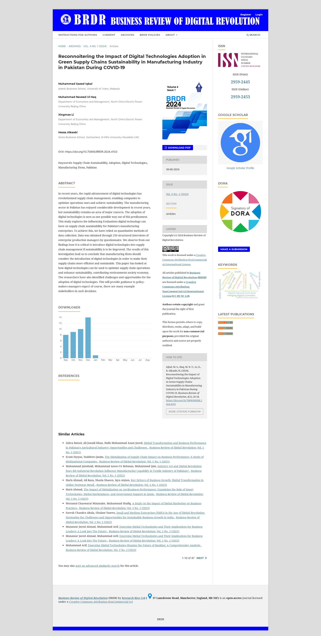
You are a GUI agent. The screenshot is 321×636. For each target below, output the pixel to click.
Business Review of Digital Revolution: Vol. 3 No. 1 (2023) (114, 508)
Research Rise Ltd (133, 598)
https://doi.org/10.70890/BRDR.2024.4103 (91, 151)
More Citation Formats (184, 411)
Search (254, 34)
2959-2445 (240, 82)
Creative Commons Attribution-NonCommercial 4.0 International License (184, 259)
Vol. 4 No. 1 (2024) (95, 46)
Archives (127, 34)
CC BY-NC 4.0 (180, 296)
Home (62, 46)
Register (245, 14)
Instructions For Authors (77, 34)
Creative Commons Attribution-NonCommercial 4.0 (101, 601)
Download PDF (179, 147)
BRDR (202, 277)
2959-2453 (240, 96)
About (170, 34)
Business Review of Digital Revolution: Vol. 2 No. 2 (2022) (144, 531)
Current (109, 34)
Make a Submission (234, 249)
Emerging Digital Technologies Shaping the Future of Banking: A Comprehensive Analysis (144, 545)
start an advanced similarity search (97, 566)
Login (259, 14)
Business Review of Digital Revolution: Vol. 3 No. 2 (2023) (101, 550)
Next (200, 558)
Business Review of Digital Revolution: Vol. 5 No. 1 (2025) (131, 485)
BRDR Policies (150, 34)
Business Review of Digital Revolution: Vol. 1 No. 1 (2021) (134, 461)
